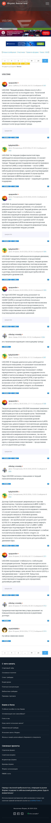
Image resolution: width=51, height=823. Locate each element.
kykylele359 (13, 145)
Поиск (42, 52)
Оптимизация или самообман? (13, 714)
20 (38, 61)
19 (31, 61)
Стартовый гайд (8, 668)
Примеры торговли (9, 696)
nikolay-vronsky (15, 334)
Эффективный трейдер (10, 728)
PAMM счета (6, 774)
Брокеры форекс (8, 764)
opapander (13, 83)
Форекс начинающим (10, 769)
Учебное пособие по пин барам (13, 709)
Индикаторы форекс (9, 760)
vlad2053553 (13, 629)
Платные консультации (10, 687)
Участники (21, 52)
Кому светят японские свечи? (12, 723)
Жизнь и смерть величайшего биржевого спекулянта (21, 737)
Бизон (19, 66)
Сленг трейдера (7, 677)
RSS (46, 52)
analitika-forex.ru (36, 801)
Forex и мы (6, 718)
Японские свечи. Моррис (11, 732)
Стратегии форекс (8, 750)
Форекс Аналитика (17, 3)
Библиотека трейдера (9, 691)
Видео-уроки (6, 682)
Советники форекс (8, 755)
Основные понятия (9, 673)
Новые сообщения (9, 52)
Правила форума (32, 52)
